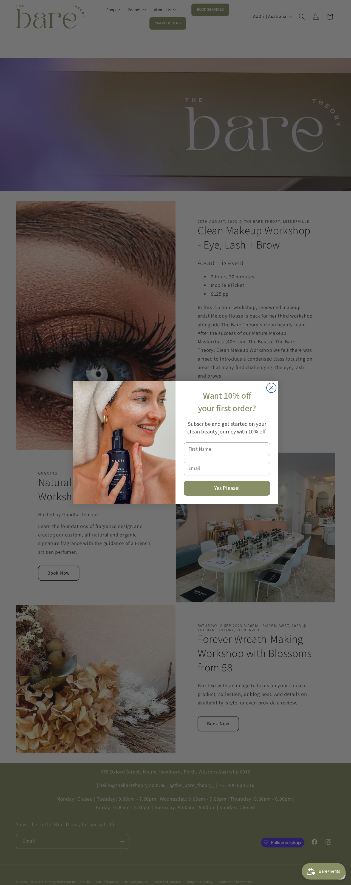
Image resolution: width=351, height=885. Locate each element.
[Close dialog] (271, 388)
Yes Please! (227, 488)
